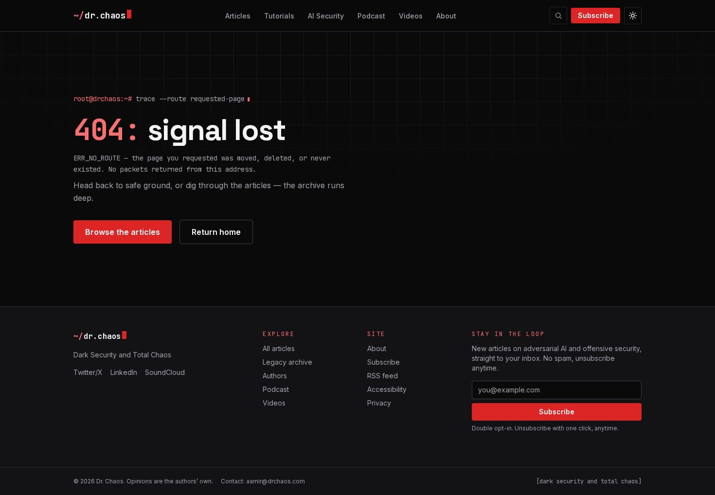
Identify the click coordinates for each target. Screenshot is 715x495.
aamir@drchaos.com (275, 481)
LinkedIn (123, 372)
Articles (237, 16)
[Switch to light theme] (633, 15)
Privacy (379, 403)
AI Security (326, 16)
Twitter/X (88, 372)
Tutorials (279, 16)
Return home (216, 232)
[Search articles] (558, 15)
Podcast (371, 16)
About (446, 16)
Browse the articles (122, 232)
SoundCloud (165, 372)
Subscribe (595, 15)
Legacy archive (287, 362)
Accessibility (387, 389)
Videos (411, 16)
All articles (279, 348)
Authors (275, 375)
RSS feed (382, 375)
